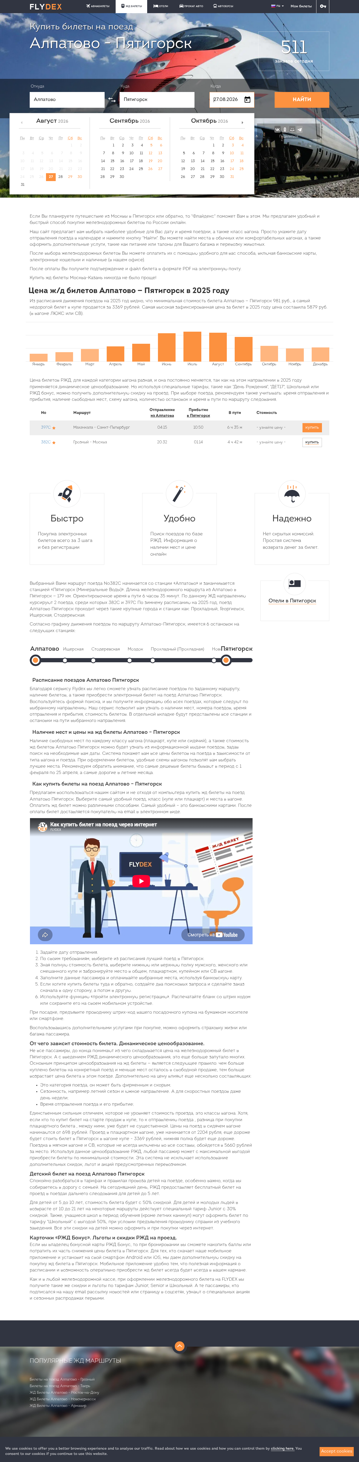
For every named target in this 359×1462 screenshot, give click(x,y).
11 (141, 153)
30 (80, 177)
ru (278, 6)
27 (51, 177)
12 (150, 153)
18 (141, 161)
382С (46, 442)
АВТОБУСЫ (225, 6)
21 (103, 169)
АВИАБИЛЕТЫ (100, 6)
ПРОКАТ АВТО (193, 6)
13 (160, 153)
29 (70, 177)
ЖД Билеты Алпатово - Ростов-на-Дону (64, 1393)
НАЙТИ (302, 99)
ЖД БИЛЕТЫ (134, 6)
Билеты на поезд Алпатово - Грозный (62, 1380)
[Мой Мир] (292, 128)
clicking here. (283, 1449)
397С (46, 428)
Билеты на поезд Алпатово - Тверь (60, 1386)
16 (122, 161)
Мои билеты (301, 6)
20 (160, 161)
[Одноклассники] (285, 128)
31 (22, 185)
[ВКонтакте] (277, 128)
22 (112, 169)
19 (150, 161)
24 (131, 169)
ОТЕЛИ (163, 6)
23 (122, 169)
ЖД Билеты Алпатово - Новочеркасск (63, 1399)
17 (132, 161)
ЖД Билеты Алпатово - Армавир (58, 1406)
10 (132, 153)
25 (141, 169)
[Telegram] (299, 128)
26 (150, 169)
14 (103, 161)
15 (112, 161)
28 (60, 177)
